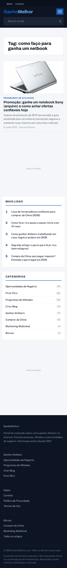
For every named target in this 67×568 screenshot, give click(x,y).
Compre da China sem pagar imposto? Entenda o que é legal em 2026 (33, 258)
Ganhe (18, 11)
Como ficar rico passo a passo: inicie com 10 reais (35, 224)
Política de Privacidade (16, 500)
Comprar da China (16, 319)
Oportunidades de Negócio (21, 286)
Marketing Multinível (18, 326)
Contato (19, 4)
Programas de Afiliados (19, 98)
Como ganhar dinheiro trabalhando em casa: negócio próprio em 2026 (33, 236)
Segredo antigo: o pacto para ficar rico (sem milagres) (33, 247)
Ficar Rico (12, 293)
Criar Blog (12, 306)
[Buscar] (60, 21)
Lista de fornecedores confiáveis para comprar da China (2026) (33, 213)
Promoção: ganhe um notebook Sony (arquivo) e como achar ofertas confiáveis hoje (33, 106)
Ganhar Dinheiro (15, 313)
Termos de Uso (12, 506)
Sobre (9, 4)
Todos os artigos (13, 536)
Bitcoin (10, 333)
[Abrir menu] (59, 11)
